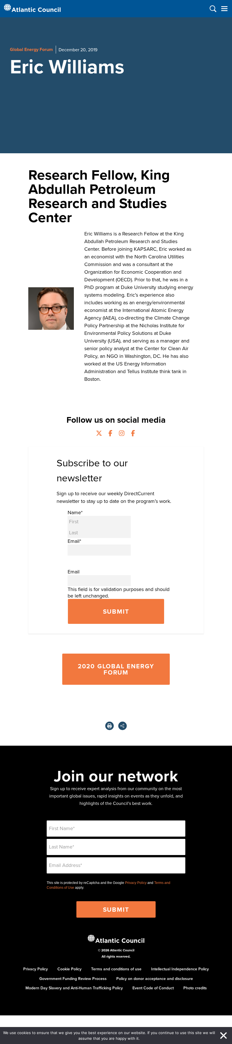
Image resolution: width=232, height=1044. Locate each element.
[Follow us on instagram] (122, 434)
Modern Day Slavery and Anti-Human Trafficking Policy (74, 988)
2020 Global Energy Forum (116, 669)
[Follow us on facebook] (110, 434)
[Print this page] (109, 726)
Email (74, 541)
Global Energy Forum (31, 49)
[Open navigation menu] (224, 8)
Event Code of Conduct (153, 988)
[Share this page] (122, 726)
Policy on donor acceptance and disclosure (154, 978)
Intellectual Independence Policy (180, 969)
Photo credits (195, 988)
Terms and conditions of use (116, 969)
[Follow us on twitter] (99, 434)
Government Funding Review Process (73, 978)
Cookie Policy (69, 969)
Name (75, 512)
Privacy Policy (136, 883)
